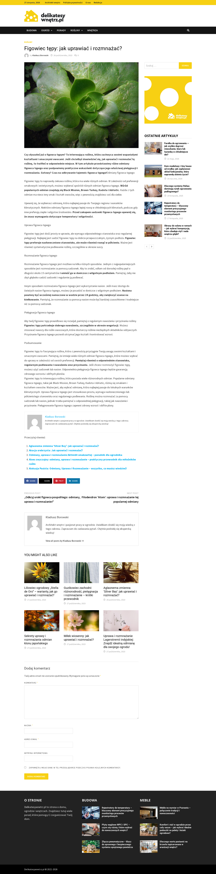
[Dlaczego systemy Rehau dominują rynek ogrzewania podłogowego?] (153, 186)
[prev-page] (146, 246)
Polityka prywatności (73, 2)
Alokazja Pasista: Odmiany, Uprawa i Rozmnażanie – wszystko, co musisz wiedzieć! (78, 468)
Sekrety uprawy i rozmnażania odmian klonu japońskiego (38, 639)
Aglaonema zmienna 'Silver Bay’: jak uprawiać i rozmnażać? (64, 446)
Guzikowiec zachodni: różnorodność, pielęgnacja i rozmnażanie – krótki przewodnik (81, 593)
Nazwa (28, 725)
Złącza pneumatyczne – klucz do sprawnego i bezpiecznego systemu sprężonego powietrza (117, 844)
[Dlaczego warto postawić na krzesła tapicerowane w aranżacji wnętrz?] (149, 842)
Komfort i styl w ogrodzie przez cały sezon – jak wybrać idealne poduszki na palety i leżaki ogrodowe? (175, 828)
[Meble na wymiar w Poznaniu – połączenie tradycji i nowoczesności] (149, 808)
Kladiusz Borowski (40, 55)
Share (32, 481)
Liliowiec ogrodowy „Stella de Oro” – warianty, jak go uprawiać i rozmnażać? (41, 591)
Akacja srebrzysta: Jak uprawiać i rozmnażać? (56, 450)
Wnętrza (92, 30)
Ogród (45, 30)
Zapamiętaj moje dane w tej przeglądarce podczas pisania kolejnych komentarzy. (75, 767)
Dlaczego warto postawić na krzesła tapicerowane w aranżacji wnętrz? (173, 844)
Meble (145, 800)
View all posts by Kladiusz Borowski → (65, 540)
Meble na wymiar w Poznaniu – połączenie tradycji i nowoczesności (175, 810)
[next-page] (151, 246)
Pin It (61, 481)
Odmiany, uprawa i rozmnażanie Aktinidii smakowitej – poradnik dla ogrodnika (75, 455)
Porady (61, 30)
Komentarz (31, 682)
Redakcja (98, 2)
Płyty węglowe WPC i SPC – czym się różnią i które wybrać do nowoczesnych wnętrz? (117, 827)
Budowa (32, 30)
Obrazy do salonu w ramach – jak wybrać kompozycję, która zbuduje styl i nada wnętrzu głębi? (178, 229)
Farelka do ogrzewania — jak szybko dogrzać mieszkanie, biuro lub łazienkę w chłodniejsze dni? (176, 149)
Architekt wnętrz (52, 2)
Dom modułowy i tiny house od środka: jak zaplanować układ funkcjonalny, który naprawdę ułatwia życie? (177, 170)
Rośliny (75, 30)
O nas (88, 2)
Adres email (31, 739)
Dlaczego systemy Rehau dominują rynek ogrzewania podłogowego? (177, 189)
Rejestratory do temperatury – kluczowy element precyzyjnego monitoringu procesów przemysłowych (176, 209)
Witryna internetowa (36, 753)
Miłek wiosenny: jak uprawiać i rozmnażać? (79, 637)
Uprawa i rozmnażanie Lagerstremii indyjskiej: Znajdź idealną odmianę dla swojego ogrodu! (119, 641)
